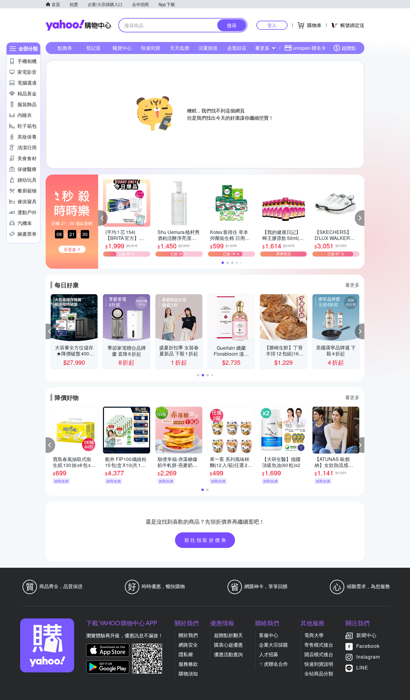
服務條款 (188, 663)
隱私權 (186, 654)
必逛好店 (236, 47)
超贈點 (349, 47)
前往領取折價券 (206, 540)
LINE (362, 667)
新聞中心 (366, 635)
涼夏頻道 (208, 47)
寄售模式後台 (318, 644)
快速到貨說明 (318, 663)
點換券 (65, 47)
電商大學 (314, 635)
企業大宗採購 (273, 644)
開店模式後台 (318, 654)
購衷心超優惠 (228, 644)
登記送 (93, 47)
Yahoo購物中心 (78, 25)
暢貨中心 (122, 47)
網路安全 (188, 644)
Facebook (368, 645)
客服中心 (268, 635)
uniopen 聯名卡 (309, 47)
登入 (271, 25)
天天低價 (179, 47)
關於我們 (188, 635)
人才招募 (268, 654)
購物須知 (188, 673)
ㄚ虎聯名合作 (273, 663)
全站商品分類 (318, 673)
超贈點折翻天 (228, 635)
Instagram (368, 656)
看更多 (262, 47)
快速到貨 (150, 47)
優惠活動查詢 (228, 654)
